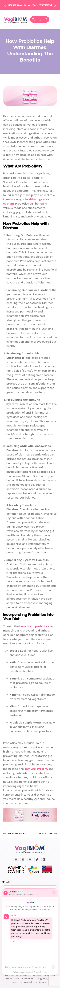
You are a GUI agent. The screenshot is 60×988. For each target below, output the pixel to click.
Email (6, 882)
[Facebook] (16, 859)
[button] (39, 19)
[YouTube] (30, 859)
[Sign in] (46, 19)
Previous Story (17, 833)
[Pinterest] (44, 859)
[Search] (33, 19)
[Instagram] (23, 859)
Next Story (45, 833)
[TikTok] (37, 859)
